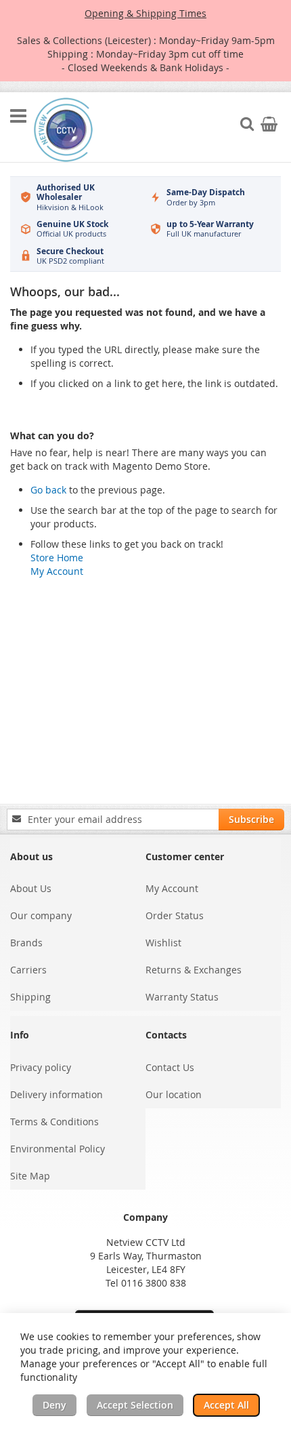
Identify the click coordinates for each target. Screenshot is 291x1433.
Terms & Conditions (54, 1121)
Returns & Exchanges (194, 969)
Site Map (30, 1175)
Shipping (30, 996)
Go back (48, 489)
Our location (174, 1094)
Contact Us (170, 1067)
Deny (54, 1404)
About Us (30, 888)
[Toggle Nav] (18, 115)
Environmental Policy (57, 1148)
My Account (56, 571)
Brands (26, 942)
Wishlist (163, 942)
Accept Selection (135, 1404)
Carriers (28, 969)
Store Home (56, 557)
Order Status (175, 915)
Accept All (226, 1404)
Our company (41, 915)
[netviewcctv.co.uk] (63, 130)
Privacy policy (40, 1067)
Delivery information (56, 1094)
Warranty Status (182, 996)
